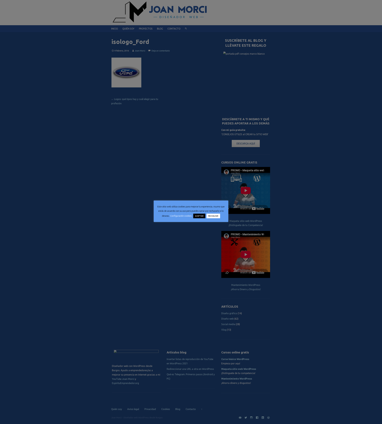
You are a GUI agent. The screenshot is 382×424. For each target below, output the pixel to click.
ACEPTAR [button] (199, 216)
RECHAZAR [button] (213, 216)
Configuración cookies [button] (181, 216)
